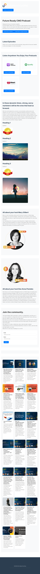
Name (5, 337)
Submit (6, 342)
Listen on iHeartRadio (9, 72)
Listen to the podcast (8, 10)
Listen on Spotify (26, 72)
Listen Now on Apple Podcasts (21, 31)
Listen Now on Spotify (8, 31)
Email (5, 332)
